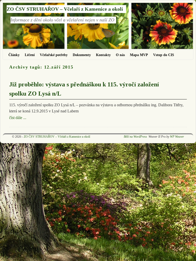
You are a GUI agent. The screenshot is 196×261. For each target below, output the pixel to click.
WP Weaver (177, 136)
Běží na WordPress (135, 136)
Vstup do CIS (163, 55)
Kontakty (103, 55)
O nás (120, 55)
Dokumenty (82, 55)
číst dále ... (17, 117)
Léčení (30, 55)
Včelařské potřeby (54, 55)
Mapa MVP (139, 55)
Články (14, 55)
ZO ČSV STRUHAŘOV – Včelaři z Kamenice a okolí (65, 9)
